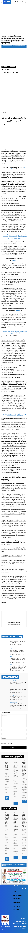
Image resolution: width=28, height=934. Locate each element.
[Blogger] (14, 886)
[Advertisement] (14, 19)
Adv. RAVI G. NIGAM (12, 72)
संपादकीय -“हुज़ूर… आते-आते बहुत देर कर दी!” (18, 690)
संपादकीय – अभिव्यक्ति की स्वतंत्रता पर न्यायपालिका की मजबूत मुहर (16, 768)
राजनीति (11, 648)
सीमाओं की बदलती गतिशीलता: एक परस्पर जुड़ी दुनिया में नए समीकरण (18, 683)
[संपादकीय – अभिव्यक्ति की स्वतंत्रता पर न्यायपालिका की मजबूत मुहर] (11, 760)
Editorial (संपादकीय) (9, 67)
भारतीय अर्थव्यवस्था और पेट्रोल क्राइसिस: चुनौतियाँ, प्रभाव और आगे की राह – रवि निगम (18, 705)
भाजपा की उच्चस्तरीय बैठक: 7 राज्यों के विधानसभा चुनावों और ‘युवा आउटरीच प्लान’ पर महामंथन (17, 652)
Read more (7, 798)
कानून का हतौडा (6, 812)
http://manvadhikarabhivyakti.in (14, 624)
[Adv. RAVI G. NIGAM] (2, 72)
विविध (11, 656)
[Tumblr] (25, 886)
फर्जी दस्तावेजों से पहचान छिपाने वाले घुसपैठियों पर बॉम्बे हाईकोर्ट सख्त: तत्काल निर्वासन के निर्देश (16, 821)
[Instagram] (18, 2)
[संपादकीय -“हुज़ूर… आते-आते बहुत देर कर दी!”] (5, 690)
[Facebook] (15, 2)
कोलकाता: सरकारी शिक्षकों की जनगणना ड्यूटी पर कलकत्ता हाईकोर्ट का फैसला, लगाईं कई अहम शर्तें (24, 820)
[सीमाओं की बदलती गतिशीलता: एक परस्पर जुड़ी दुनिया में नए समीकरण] (5, 683)
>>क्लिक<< (14, 260)
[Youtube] (22, 2)
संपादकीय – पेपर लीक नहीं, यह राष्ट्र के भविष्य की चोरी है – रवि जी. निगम (18, 697)
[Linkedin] (22, 886)
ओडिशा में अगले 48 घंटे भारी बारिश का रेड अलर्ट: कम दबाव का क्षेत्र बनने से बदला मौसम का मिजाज (17, 660)
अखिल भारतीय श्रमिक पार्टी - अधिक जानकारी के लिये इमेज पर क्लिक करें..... (13, 46)
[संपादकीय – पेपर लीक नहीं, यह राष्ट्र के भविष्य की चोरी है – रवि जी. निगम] (5, 697)
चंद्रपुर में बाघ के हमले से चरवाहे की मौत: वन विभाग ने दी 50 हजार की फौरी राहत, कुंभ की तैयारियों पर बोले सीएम (18, 667)
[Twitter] (20, 2)
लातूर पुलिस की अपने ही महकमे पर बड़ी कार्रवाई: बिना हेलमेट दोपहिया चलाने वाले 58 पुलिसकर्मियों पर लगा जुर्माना (17, 643)
